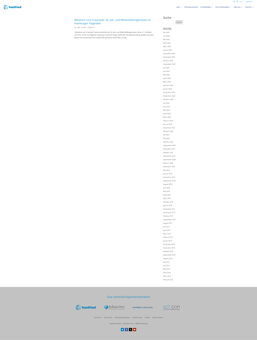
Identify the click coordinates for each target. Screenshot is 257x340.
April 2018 (167, 195)
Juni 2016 (166, 265)
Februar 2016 (168, 280)
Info (241, 2)
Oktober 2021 (168, 152)
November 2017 (169, 212)
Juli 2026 (166, 32)
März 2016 (167, 276)
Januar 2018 (167, 205)
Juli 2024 (166, 103)
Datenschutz (108, 317)
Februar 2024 (168, 121)
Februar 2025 (168, 85)
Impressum (98, 317)
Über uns (237, 7)
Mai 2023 (166, 138)
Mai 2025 (166, 75)
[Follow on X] (130, 329)
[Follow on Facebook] (126, 329)
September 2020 (169, 159)
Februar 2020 (168, 163)
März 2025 (167, 82)
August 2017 (167, 223)
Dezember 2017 (169, 209)
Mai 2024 (166, 110)
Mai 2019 (166, 170)
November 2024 (169, 96)
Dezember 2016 (169, 244)
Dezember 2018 (169, 177)
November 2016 (169, 248)
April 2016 (167, 272)
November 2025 (169, 57)
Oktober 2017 (168, 216)
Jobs (178, 7)
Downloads (249, 2)
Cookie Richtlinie (157, 317)
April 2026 (167, 43)
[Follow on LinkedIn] (122, 329)
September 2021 (169, 156)
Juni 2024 (166, 106)
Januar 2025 (167, 89)
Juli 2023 (166, 135)
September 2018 (169, 181)
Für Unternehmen (222, 7)
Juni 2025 (166, 71)
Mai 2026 (166, 39)
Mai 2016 (166, 269)
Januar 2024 (167, 124)
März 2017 (167, 234)
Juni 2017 (166, 227)
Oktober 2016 (168, 251)
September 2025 (169, 64)
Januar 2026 (167, 50)
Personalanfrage (191, 7)
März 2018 (167, 198)
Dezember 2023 (169, 128)
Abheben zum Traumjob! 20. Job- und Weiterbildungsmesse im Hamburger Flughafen (112, 21)
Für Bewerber (205, 7)
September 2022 (169, 145)
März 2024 (167, 117)
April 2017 (167, 230)
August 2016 (167, 258)
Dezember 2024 (169, 92)
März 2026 (167, 46)
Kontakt (248, 7)
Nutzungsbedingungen (122, 317)
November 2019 (169, 166)
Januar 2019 (167, 174)
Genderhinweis (137, 317)
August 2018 (167, 184)
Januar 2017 (167, 241)
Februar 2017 (168, 237)
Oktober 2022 (168, 142)
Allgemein (91, 27)
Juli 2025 (166, 68)
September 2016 (169, 255)
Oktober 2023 (168, 131)
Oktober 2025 (168, 61)
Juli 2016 (166, 262)
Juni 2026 (166, 36)
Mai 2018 (166, 191)
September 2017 (169, 219)
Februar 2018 (168, 202)
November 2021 (169, 149)
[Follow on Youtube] (134, 329)
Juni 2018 (166, 188)
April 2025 (167, 78)
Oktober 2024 (168, 99)
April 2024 (167, 113)
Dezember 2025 (169, 53)
